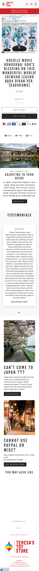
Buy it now (19, 116)
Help (19, 528)
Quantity (19, 99)
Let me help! (12, 394)
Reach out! (19, 201)
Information (19, 521)
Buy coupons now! (15, 464)
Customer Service (19, 535)
